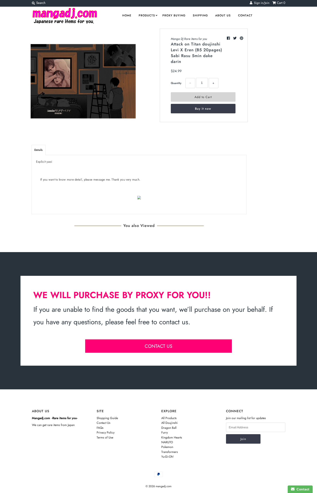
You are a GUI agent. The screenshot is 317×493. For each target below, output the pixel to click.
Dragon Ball (168, 428)
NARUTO (167, 442)
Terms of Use (105, 437)
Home (126, 15)
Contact (245, 15)
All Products (169, 418)
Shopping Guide (107, 418)
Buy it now (203, 108)
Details (38, 150)
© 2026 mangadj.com (158, 486)
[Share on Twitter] (235, 38)
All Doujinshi (169, 423)
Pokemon (167, 447)
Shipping (200, 15)
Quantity (176, 83)
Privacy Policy (106, 432)
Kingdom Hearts (171, 437)
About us (223, 15)
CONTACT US (158, 346)
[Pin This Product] (241, 38)
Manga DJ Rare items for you (189, 39)
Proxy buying (173, 15)
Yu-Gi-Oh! (167, 456)
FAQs (100, 428)
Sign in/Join (260, 3)
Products (147, 15)
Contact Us (103, 423)
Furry (164, 432)
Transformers (169, 452)
